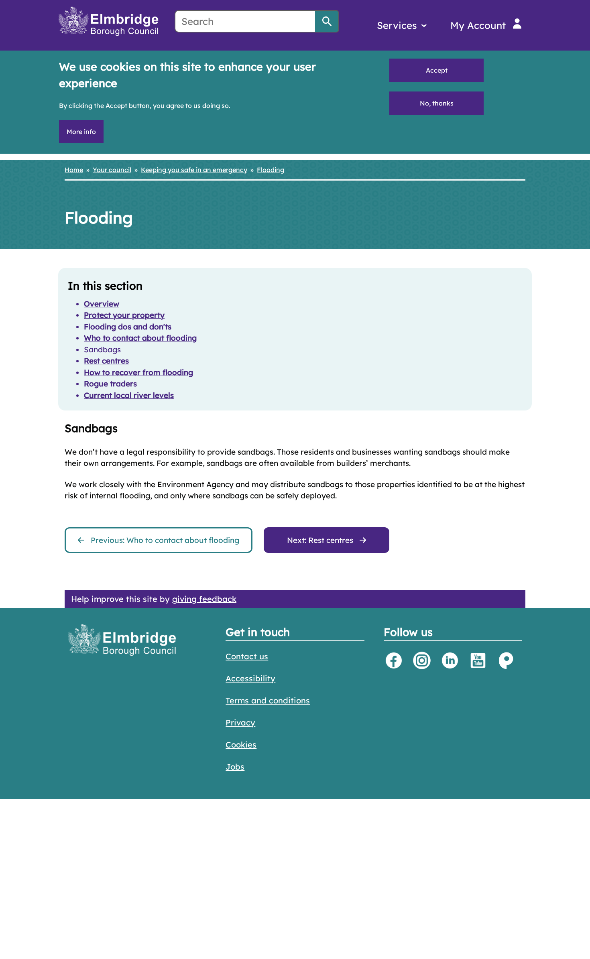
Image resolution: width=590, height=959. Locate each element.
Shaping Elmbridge (506, 660)
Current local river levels (129, 395)
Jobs (235, 767)
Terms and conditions (268, 700)
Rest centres (106, 361)
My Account (478, 25)
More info (81, 132)
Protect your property (124, 315)
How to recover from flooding (138, 372)
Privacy (240, 722)
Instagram (422, 660)
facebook (394, 660)
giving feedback (204, 599)
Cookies (241, 745)
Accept (437, 70)
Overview (101, 304)
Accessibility (250, 678)
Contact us (247, 656)
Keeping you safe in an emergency (194, 170)
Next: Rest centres (320, 540)
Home (74, 170)
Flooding (270, 170)
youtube (478, 660)
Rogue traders (110, 383)
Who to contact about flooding (140, 338)
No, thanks (437, 103)
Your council (112, 170)
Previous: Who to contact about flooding (165, 540)
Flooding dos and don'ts (127, 326)
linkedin (450, 660)
